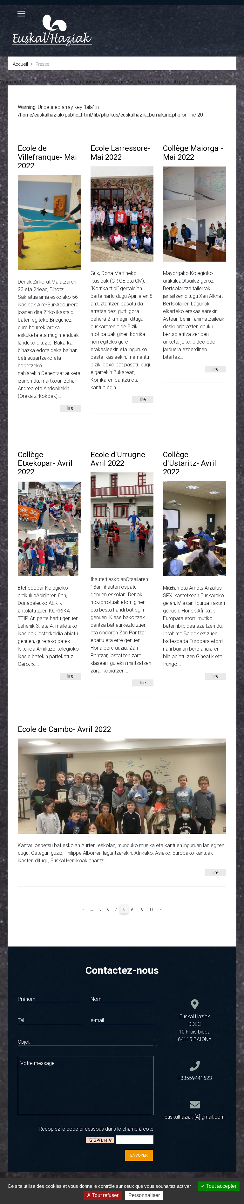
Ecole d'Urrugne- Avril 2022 (119, 459)
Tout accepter (220, 1186)
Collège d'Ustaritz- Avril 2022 (189, 463)
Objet (24, 1042)
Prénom (26, 999)
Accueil (20, 64)
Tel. (21, 1020)
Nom (96, 999)
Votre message (37, 1063)
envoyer (139, 1155)
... (91, 909)
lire (70, 408)
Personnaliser (144, 1195)
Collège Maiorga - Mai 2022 (193, 152)
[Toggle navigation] (21, 14)
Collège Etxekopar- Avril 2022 (45, 463)
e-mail (97, 1020)
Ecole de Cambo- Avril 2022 (64, 729)
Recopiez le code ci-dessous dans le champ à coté (96, 1129)
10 (141, 909)
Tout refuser (105, 1195)
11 (151, 909)
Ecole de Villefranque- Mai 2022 (47, 157)
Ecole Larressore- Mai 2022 (120, 152)
